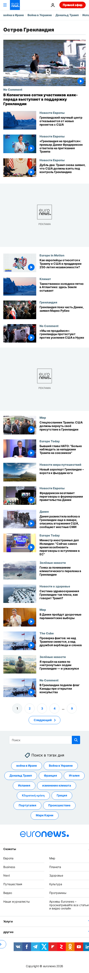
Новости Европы (52, 112)
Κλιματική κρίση (33, 795)
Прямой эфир (72, 5)
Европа (8, 858)
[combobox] (44, 740)
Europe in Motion (52, 255)
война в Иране (13, 15)
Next (6, 875)
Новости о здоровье (55, 586)
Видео (7, 893)
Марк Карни (44, 815)
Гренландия (48, 302)
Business (9, 867)
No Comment (12, 89)
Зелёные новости (53, 562)
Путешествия (12, 884)
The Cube (47, 633)
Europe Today (50, 441)
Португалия (27, 805)
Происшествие (59, 805)
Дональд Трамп (67, 15)
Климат (45, 278)
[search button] (76, 740)
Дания (44, 511)
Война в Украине (40, 15)
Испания (24, 785)
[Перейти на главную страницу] (15, 5)
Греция (62, 795)
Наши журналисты (16, 901)
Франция (50, 775)
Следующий (43, 720)
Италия (74, 775)
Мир (43, 417)
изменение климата (56, 785)
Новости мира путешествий (60, 464)
